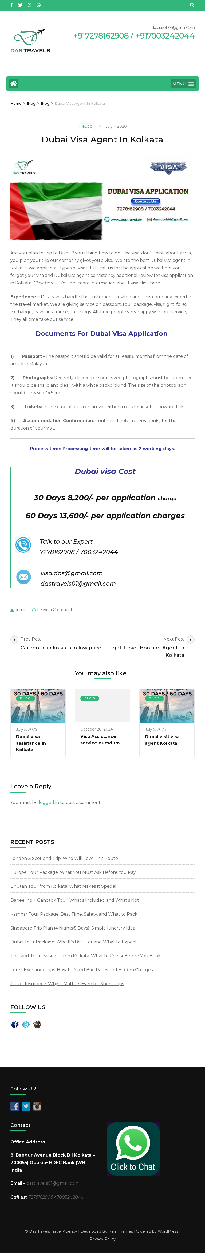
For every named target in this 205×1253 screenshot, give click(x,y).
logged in (49, 802)
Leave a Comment (54, 609)
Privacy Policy (103, 1239)
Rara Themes (120, 1231)
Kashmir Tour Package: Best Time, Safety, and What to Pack (73, 914)
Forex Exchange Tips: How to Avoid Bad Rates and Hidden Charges (81, 969)
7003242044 (70, 1197)
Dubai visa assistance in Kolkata (31, 743)
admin (21, 609)
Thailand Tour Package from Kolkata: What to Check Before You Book (85, 955)
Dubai (65, 252)
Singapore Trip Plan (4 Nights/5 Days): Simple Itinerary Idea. (73, 928)
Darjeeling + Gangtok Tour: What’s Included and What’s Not (74, 900)
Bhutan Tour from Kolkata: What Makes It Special (63, 886)
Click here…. (46, 282)
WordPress (168, 1231)
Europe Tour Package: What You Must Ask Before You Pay (73, 872)
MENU (179, 83)
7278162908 (40, 1197)
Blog (87, 127)
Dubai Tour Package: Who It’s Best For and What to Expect (73, 942)
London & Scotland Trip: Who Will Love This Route (64, 858)
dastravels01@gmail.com (52, 1183)
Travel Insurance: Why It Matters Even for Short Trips (67, 983)
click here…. (152, 282)
